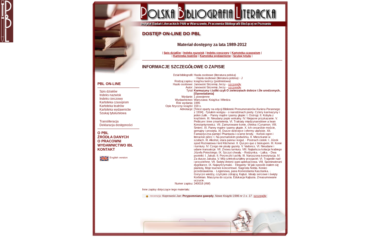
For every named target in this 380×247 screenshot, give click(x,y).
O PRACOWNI (109, 141)
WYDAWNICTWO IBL (115, 145)
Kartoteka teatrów (112, 106)
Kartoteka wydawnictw (115, 109)
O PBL (103, 133)
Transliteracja (109, 121)
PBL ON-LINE (109, 84)
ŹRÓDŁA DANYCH (113, 137)
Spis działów (108, 91)
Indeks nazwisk (110, 95)
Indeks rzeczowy (111, 99)
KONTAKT (106, 149)
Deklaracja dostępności (116, 125)
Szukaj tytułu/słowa (113, 113)
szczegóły (234, 84)
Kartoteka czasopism (114, 102)
